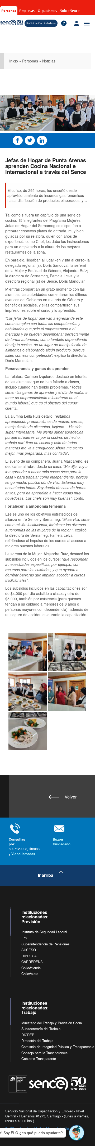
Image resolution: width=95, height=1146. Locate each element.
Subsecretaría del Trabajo (40, 1028)
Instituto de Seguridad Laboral (44, 931)
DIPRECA (29, 955)
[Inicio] (11, 23)
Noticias (48, 61)
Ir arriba (45, 875)
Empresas (27, 10)
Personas (8, 10)
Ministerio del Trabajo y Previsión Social (52, 1022)
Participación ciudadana (41, 23)
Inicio (13, 61)
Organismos (47, 10)
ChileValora (29, 973)
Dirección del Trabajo (37, 1040)
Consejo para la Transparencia (44, 1052)
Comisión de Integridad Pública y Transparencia (57, 1046)
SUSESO (28, 949)
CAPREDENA (32, 961)
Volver (71, 797)
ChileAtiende (31, 967)
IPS (24, 937)
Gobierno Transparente (38, 1058)
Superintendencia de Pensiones (45, 943)
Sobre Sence (69, 10)
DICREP (27, 1034)
